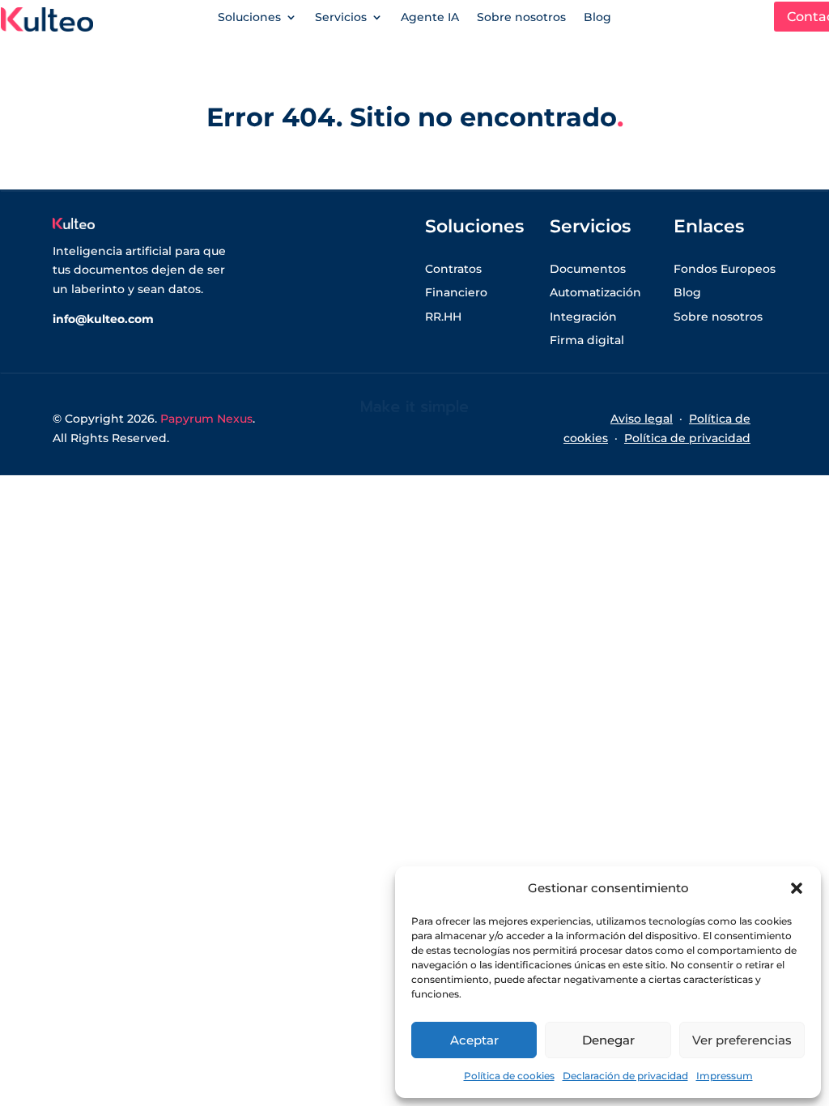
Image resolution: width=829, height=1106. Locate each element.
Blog (597, 17)
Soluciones (249, 17)
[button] (797, 888)
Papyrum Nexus (206, 418)
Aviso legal (641, 418)
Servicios (341, 17)
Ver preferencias (742, 1040)
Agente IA (430, 17)
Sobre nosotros (521, 17)
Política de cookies (509, 1076)
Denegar (608, 1040)
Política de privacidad (687, 438)
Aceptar (474, 1040)
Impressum (724, 1076)
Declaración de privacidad (625, 1076)
